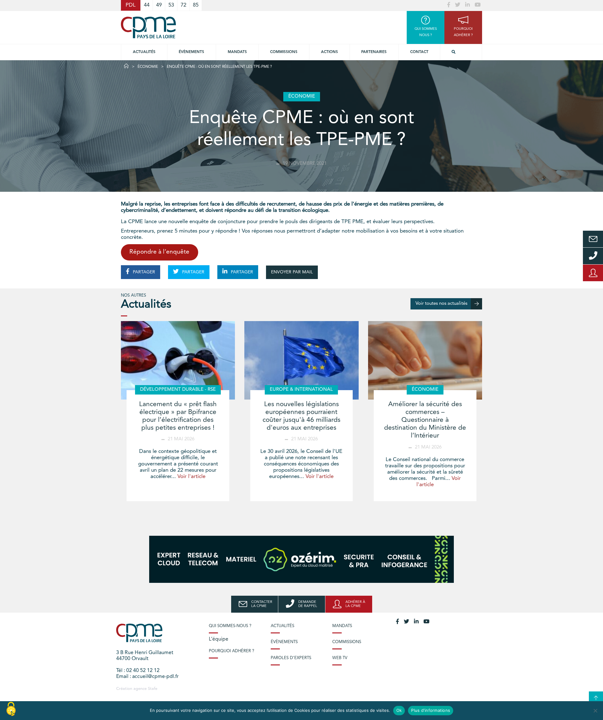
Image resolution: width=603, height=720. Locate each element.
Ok (399, 710)
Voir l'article (191, 476)
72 (183, 5)
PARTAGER (143, 272)
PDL (131, 5)
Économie (148, 67)
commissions (283, 52)
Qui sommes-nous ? (230, 626)
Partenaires (374, 52)
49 (159, 5)
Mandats (237, 52)
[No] (595, 710)
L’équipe (218, 639)
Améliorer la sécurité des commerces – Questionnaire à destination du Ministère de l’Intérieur (425, 420)
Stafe (152, 689)
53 (171, 5)
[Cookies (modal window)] (11, 709)
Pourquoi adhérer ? (231, 651)
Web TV (339, 658)
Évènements (191, 52)
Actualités (144, 52)
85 (195, 5)
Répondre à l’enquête (159, 252)
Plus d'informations (430, 710)
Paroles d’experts (291, 658)
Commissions (346, 642)
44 (146, 5)
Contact (419, 52)
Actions (329, 52)
